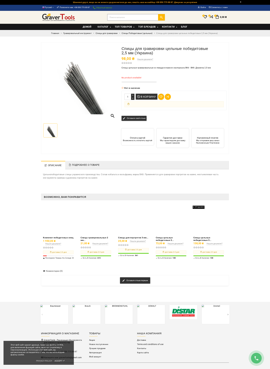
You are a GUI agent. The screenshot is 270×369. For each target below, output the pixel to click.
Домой (87, 26)
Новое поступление (98, 344)
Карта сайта (143, 352)
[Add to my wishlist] (161, 97)
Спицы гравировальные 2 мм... (94, 238)
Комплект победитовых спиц (58, 237)
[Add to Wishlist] (64, 219)
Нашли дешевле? (145, 59)
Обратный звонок (102, 7)
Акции (92, 340)
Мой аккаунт (95, 356)
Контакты (141, 348)
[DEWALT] (151, 314)
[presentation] (42, 314)
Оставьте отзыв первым (137, 280)
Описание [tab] (55, 165)
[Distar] (183, 312)
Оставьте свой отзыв (134, 118)
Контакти (168, 26)
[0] (211, 18)
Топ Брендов (147, 26)
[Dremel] (216, 314)
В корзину (148, 96)
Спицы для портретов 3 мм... (133, 237)
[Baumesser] (54, 314)
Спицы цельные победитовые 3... (202, 238)
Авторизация (95, 352)
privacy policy (44, 361)
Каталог (103, 26)
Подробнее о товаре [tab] (86, 165)
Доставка (141, 340)
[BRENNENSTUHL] (119, 314)
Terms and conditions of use (150, 344)
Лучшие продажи (97, 348)
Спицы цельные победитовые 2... (165, 238)
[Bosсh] (86, 314)
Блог (184, 26)
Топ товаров (123, 26)
